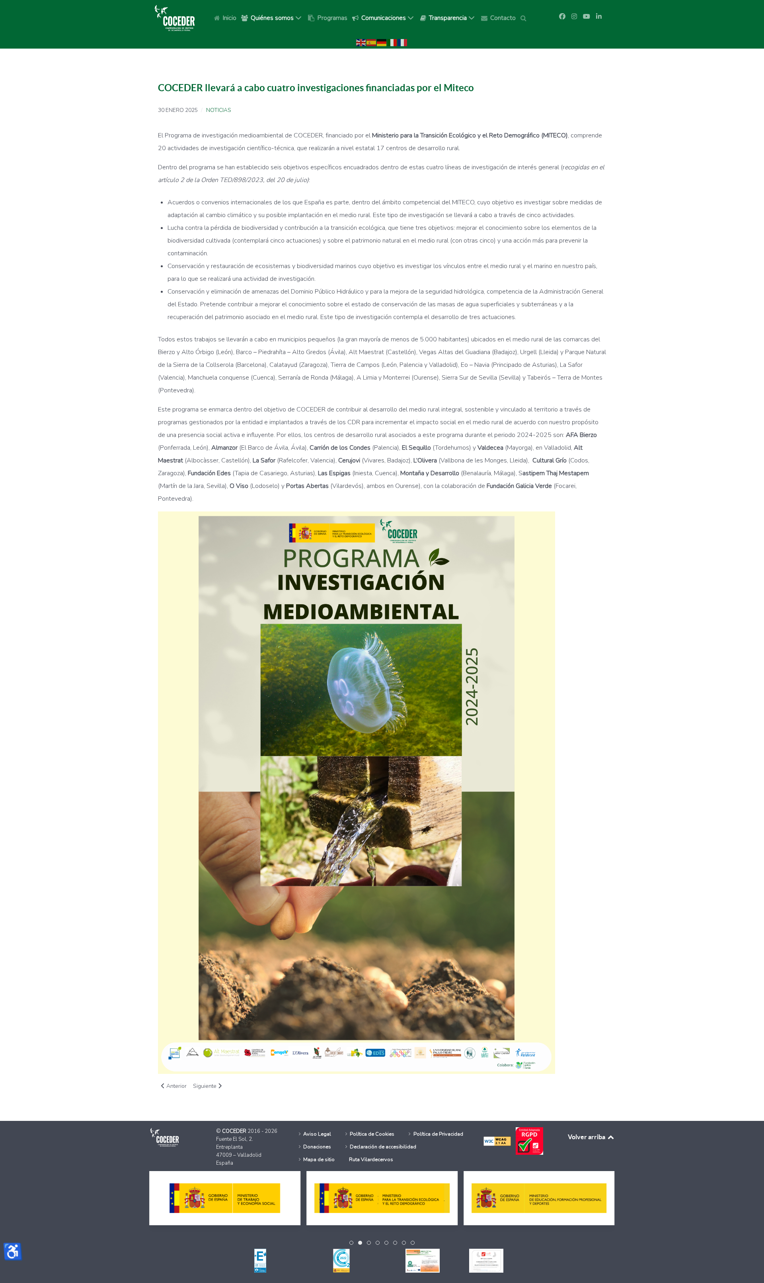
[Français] (403, 42)
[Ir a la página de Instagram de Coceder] (574, 16)
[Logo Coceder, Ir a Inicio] (174, 17)
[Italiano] (392, 42)
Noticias (218, 110)
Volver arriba (587, 1136)
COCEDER (235, 1131)
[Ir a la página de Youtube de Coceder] (586, 16)
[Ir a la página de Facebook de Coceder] (562, 16)
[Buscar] (524, 17)
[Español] (371, 42)
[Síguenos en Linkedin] (599, 16)
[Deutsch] (382, 42)
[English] (361, 42)
